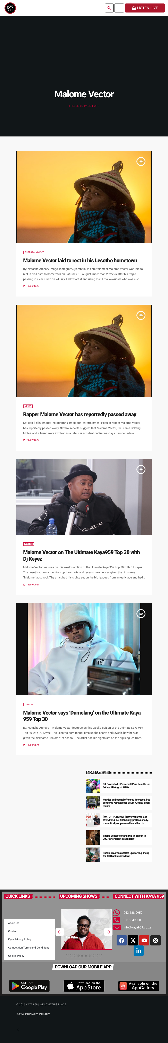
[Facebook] (122, 940)
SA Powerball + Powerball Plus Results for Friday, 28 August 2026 (126, 786)
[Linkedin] (139, 950)
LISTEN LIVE (145, 8)
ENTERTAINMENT (34, 252)
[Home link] (10, 8)
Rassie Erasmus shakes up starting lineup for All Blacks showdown (126, 855)
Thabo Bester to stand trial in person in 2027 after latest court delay (124, 837)
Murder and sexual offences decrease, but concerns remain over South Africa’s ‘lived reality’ (126, 803)
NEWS (28, 406)
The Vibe (68, 937)
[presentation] (59, 932)
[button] (67, 955)
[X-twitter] (133, 940)
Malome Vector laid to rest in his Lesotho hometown (80, 261)
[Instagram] (155, 940)
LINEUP (29, 704)
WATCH (29, 544)
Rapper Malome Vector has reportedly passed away (79, 414)
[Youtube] (144, 940)
